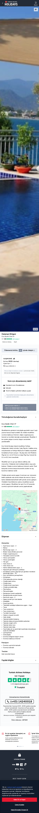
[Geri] (3, 3)
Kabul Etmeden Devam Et (19, 810)
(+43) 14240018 (21, 701)
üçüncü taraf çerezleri (14, 787)
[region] (19, 796)
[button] (19, 417)
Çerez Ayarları (19, 805)
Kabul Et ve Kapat (19, 799)
